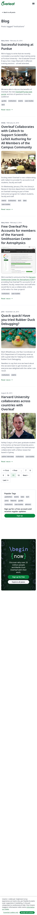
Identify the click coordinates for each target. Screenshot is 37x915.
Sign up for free (18, 577)
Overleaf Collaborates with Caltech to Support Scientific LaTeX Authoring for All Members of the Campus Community (17, 137)
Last (6, 480)
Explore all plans (18, 582)
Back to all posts (8, 12)
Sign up (20, 516)
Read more (7, 110)
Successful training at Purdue (17, 46)
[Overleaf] (8, 3)
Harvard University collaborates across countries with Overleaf (15, 403)
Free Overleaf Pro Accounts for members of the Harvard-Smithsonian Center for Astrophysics (18, 234)
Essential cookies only (10, 912)
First (6, 470)
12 (19, 475)
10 (8, 475)
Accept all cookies (27, 912)
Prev (14, 470)
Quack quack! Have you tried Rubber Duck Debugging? (18, 319)
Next (25, 475)
